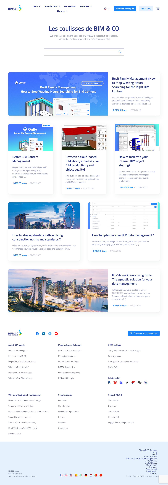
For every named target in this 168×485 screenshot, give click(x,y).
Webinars (62, 422)
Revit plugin (151, 471)
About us (61, 11)
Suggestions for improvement (121, 422)
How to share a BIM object (20, 372)
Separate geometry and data (20, 405)
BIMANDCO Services (148, 450)
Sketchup (18, 428)
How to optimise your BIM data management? (123, 235)
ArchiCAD (27, 428)
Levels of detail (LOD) (17, 356)
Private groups (114, 356)
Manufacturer (51, 6)
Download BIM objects (125, 8)
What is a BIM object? (17, 350)
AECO (35, 6)
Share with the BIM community (22, 422)
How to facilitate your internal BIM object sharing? (133, 161)
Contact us (63, 428)
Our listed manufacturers (69, 372)
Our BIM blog (64, 405)
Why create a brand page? (69, 350)
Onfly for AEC (151, 460)
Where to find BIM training (20, 378)
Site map (153, 473)
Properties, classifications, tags (21, 361)
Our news (62, 400)
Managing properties (67, 356)
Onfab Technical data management (141, 458)
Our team (112, 405)
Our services (70, 6)
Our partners (113, 411)
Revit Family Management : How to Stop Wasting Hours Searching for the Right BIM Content (134, 84)
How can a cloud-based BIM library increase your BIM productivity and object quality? (82, 163)
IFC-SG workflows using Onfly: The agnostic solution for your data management (132, 279)
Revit (10, 428)
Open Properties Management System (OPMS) (28, 411)
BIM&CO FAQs (14, 433)
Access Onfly (146, 8)
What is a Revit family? (18, 367)
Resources (84, 6)
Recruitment (113, 417)
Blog (155, 452)
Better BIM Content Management (25, 158)
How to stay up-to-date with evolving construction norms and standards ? (37, 237)
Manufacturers (150, 456)
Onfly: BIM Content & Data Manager (124, 350)
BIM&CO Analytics (66, 367)
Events (61, 417)
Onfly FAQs (113, 367)
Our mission (113, 400)
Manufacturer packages (68, 361)
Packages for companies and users (123, 361)
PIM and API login (66, 378)
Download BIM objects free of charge (24, 400)
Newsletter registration (68, 411)
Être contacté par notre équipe (145, 333)
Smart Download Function (19, 417)
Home (154, 454)
